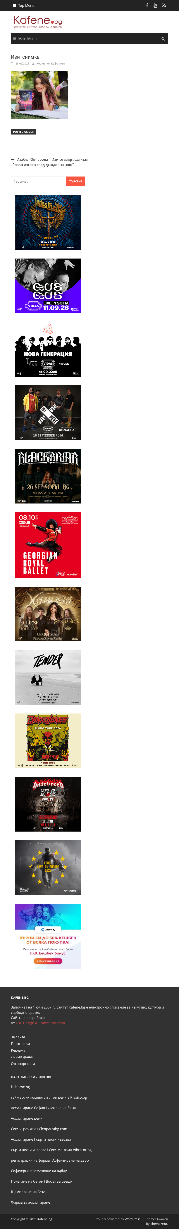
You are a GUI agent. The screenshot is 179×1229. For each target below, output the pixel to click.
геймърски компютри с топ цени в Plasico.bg (49, 1097)
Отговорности (23, 1063)
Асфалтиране (22, 1139)
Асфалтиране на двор (70, 1160)
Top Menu (26, 5)
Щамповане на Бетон (29, 1191)
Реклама (18, 1050)
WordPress (133, 1219)
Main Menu (27, 38)
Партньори (20, 1043)
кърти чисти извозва (53, 1139)
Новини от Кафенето (50, 63)
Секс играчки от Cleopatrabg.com (39, 1128)
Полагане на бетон (27, 1181)
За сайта (18, 1037)
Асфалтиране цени (27, 1118)
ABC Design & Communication (40, 1023)
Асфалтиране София (28, 1107)
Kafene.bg (44, 1219)
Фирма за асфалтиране (30, 1202)
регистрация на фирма (30, 1160)
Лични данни (22, 1057)
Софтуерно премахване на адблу (39, 1170)
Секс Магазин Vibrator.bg (70, 1149)
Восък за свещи (59, 1181)
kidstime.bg (20, 1086)
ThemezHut (158, 1224)
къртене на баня (62, 1107)
